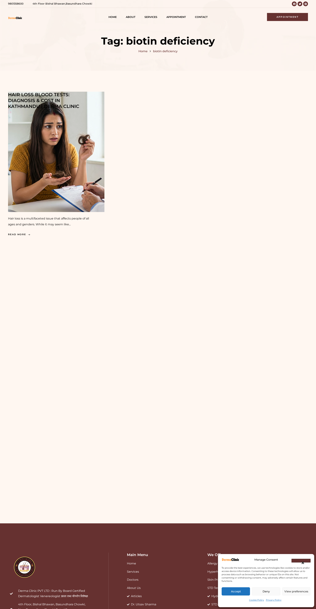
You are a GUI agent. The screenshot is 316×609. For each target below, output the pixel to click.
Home (143, 51)
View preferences (296, 591)
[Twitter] (300, 3)
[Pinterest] (305, 3)
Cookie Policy (256, 600)
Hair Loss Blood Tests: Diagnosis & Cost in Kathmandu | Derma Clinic (43, 100)
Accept (236, 591)
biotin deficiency (165, 51)
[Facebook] (294, 3)
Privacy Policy (273, 600)
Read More (17, 234)
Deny (266, 591)
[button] (301, 560)
